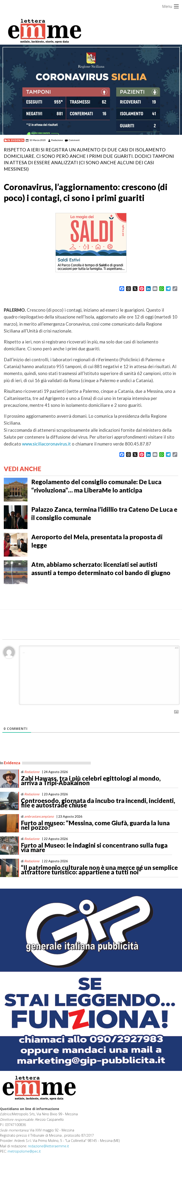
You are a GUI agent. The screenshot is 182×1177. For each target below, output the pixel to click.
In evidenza (15, 140)
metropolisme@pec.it (24, 1151)
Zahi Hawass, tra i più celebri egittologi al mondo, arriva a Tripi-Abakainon (91, 780)
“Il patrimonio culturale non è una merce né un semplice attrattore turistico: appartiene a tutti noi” (99, 869)
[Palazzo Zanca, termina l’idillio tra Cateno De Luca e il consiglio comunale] (15, 516)
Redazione (57, 140)
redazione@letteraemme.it (48, 1146)
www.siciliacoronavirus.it (46, 443)
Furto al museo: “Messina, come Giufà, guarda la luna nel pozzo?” (95, 825)
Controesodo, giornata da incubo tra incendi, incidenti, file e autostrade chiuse (98, 802)
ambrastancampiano (39, 816)
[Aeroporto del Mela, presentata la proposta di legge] (15, 544)
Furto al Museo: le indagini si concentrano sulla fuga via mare (94, 847)
